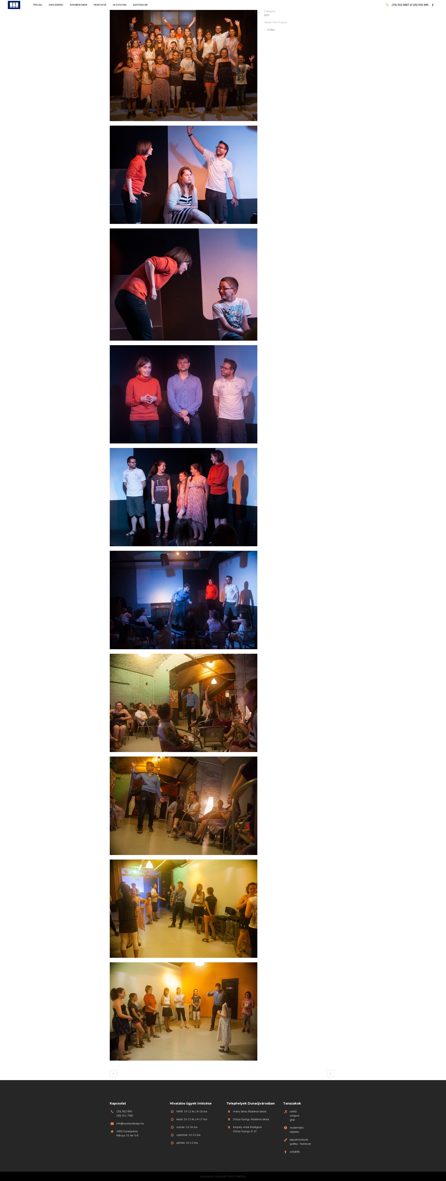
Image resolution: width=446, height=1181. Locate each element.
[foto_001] (183, 123)
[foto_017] (183, 960)
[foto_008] (183, 548)
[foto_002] (183, 226)
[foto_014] (183, 857)
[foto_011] (183, 651)
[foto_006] (183, 445)
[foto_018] (183, 1063)
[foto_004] (183, 343)
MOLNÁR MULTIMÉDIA (230, 1176)
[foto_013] (183, 754)
